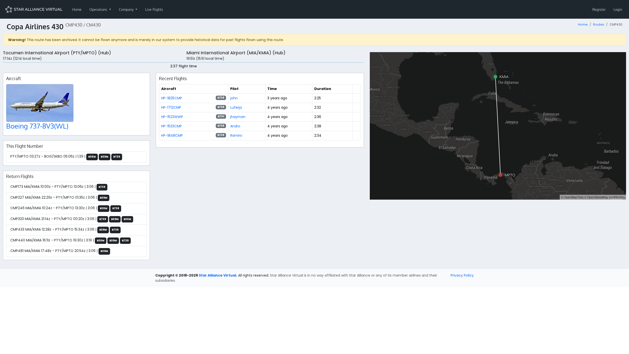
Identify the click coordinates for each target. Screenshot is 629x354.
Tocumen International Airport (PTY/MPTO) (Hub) (57, 53)
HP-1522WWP (172, 116)
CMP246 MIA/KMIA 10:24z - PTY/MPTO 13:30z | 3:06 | (64, 208)
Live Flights (154, 9)
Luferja (236, 107)
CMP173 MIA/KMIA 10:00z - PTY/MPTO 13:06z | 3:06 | (57, 186)
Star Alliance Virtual (217, 275)
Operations (98, 9)
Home (77, 9)
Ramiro (236, 135)
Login (618, 9)
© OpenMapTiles (572, 197)
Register (599, 9)
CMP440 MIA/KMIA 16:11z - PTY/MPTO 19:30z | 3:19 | (69, 240)
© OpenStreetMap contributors (604, 197)
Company (127, 9)
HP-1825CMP (171, 98)
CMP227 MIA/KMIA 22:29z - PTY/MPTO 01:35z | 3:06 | (58, 197)
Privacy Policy (462, 275)
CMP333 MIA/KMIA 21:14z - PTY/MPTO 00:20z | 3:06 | (70, 218)
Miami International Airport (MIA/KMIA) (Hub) (236, 53)
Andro (235, 126)
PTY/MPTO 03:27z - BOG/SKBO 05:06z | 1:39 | (65, 156)
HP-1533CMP (171, 126)
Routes (598, 24)
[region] (498, 126)
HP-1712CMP (171, 107)
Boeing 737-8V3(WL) (37, 125)
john (234, 98)
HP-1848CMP (172, 135)
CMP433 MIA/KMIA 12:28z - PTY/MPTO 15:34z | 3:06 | (64, 229)
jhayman (237, 116)
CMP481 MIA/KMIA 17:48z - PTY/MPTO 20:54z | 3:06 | (59, 250)
